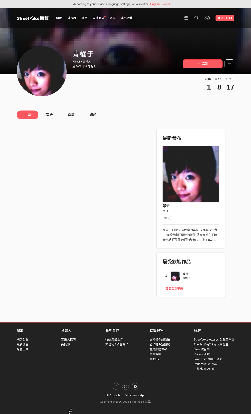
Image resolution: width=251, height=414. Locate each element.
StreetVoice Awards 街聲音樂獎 (214, 339)
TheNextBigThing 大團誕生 (211, 344)
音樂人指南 (68, 339)
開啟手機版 (113, 395)
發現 (59, 18)
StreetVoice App (135, 395)
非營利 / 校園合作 (116, 344)
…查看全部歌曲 (173, 288)
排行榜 (71, 18)
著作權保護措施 (159, 344)
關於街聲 (22, 339)
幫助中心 (155, 359)
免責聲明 (155, 354)
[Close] (246, 4)
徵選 (112, 18)
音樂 (49, 115)
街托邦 (65, 344)
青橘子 (167, 211)
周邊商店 (98, 18)
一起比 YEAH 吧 (204, 369)
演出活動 (127, 18)
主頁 (27, 115)
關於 (92, 115)
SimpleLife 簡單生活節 (208, 359)
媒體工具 (22, 349)
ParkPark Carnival (205, 364)
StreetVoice (33, 18)
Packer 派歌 (202, 354)
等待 (166, 206)
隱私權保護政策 (159, 339)
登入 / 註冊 (225, 18)
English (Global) (160, 4)
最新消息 (22, 344)
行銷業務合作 (114, 339)
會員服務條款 (158, 349)
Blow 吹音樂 (202, 349)
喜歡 (71, 115)
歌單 (84, 18)
